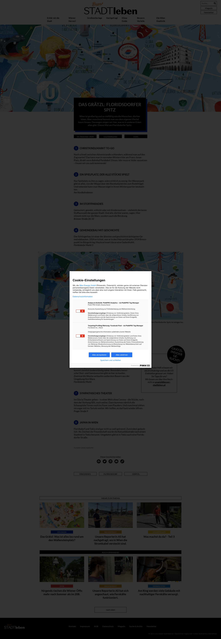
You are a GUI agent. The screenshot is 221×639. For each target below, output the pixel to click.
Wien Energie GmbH (87, 285)
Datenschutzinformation (83, 297)
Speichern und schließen (110, 360)
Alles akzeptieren (99, 355)
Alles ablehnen (122, 355)
